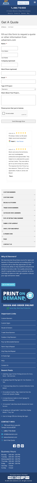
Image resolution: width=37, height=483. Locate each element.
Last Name (4, 57)
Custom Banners (9, 192)
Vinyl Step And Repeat (11, 228)
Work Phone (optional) (9, 69)
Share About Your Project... (10, 93)
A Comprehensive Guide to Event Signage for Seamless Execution (16, 399)
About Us (10, 13)
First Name (4, 51)
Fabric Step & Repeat (10, 223)
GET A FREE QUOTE (8, 284)
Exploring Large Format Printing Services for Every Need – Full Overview (18, 375)
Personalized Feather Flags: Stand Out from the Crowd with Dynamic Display (17, 393)
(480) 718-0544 (9, 431)
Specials (23, 13)
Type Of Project (6, 86)
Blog (28, 13)
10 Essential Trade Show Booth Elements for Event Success (18, 405)
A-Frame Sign (8, 234)
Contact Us (17, 13)
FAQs (5, 239)
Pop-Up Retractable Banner (13, 218)
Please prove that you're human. (12, 108)
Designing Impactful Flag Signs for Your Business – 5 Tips (18, 381)
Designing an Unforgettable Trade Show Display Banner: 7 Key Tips (17, 411)
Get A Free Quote (9, 440)
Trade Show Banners (10, 208)
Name (4, 44)
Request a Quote (23, 3)
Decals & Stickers (9, 202)
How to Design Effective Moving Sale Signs (15, 416)
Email (4, 78)
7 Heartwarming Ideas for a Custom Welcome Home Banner (18, 387)
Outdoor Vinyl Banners (12, 213)
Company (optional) (8, 61)
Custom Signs (8, 197)
